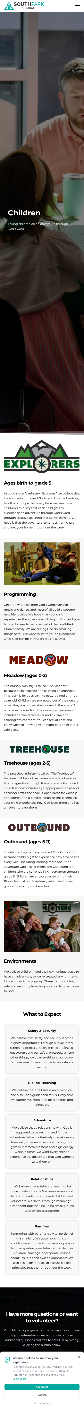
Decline (42, 1394)
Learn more (20, 1378)
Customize (44, 1403)
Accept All (42, 1386)
